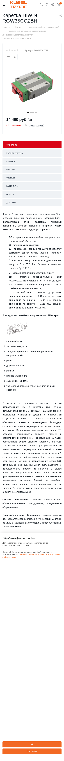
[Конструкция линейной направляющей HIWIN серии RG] (17, 328)
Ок (32, 744)
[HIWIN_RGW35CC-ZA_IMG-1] (32, 87)
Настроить (32, 751)
